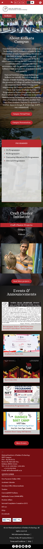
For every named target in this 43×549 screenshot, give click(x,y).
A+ (16, 2)
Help (29, 541)
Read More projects (21, 281)
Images (21, 229)
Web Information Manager (21, 534)
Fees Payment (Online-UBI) (11, 479)
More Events (21, 443)
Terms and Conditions (17, 541)
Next (39, 24)
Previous (3, 24)
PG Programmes (13, 154)
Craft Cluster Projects (21, 225)
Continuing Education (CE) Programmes (22, 157)
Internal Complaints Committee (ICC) (15, 503)
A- (23, 2)
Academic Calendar (8, 482)
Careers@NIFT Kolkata (10, 493)
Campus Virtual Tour (21, 114)
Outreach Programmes (15, 161)
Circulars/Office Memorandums (13, 486)
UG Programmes (13, 150)
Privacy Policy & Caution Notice (20, 538)
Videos (21, 234)
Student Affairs (7, 500)
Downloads (5, 514)
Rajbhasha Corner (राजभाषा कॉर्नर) (12, 496)
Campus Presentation (21, 122)
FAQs (3, 510)
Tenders (4, 489)
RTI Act (4, 507)
